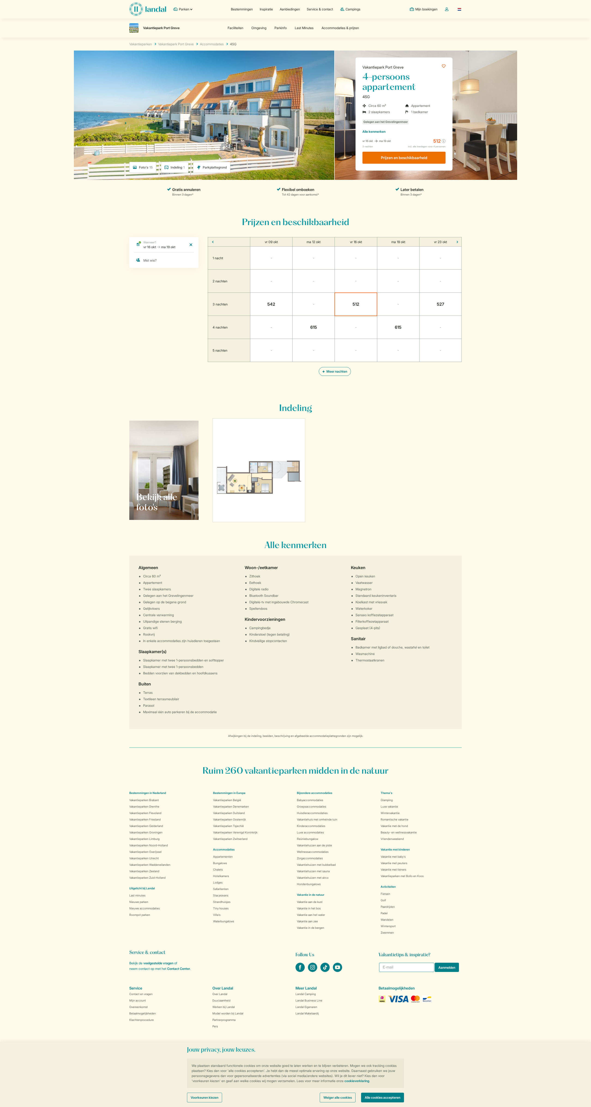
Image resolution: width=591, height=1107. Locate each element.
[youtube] (337, 970)
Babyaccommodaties (310, 800)
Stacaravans (220, 895)
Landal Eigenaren (306, 1007)
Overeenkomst (138, 1007)
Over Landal (219, 994)
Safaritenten (221, 889)
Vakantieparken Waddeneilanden (149, 864)
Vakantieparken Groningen (146, 832)
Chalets (218, 869)
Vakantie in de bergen (310, 927)
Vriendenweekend (392, 839)
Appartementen (223, 856)
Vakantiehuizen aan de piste (314, 845)
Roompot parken (139, 915)
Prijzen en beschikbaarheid (404, 157)
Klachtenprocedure (141, 1020)
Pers (215, 1026)
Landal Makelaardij (307, 1013)
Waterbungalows (223, 921)
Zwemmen (387, 932)
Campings (353, 9)
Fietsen (385, 894)
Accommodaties (224, 849)
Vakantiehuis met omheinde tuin (317, 819)
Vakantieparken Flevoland (145, 813)
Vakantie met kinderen (395, 849)
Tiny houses (221, 908)
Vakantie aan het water (311, 915)
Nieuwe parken (138, 902)
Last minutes (137, 895)
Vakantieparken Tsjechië (228, 826)
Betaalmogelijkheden (142, 1013)
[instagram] (313, 970)
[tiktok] (325, 970)
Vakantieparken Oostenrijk (229, 819)
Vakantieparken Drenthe (144, 806)
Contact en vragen (141, 994)
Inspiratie (266, 9)
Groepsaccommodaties (311, 806)
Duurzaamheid (221, 1000)
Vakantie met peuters (394, 863)
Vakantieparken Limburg (144, 839)
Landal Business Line (309, 1000)
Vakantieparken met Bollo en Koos (402, 876)
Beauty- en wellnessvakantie (399, 832)
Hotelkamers (221, 876)
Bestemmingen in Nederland (147, 793)
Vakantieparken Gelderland (146, 826)
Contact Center (178, 969)
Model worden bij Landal (227, 1013)
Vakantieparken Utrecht (144, 858)
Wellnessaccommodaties (313, 852)
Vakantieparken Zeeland (144, 871)
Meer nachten (336, 371)
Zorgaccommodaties (310, 858)
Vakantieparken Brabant (144, 800)
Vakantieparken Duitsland (229, 813)
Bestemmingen (242, 9)
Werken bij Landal (223, 1007)
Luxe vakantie (389, 806)
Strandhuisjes (221, 902)
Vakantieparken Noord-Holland (148, 845)
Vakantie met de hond (394, 826)
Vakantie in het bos (309, 908)
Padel (384, 913)
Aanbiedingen (290, 9)
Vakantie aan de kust (310, 902)
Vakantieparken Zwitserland (230, 839)
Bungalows (220, 863)
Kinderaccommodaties (311, 826)
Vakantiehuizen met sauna (313, 871)
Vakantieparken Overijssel (145, 852)
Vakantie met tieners (393, 869)
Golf (383, 900)
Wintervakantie (390, 813)
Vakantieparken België (227, 800)
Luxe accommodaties (310, 832)
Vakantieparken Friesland (145, 819)
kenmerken (374, 131)
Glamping (387, 800)
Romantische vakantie (394, 819)
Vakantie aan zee (307, 921)
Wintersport (388, 926)
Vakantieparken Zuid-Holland (147, 877)
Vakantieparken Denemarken (231, 806)
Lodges (218, 882)
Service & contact (320, 9)
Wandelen (387, 919)
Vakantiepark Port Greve (383, 67)
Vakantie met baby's (393, 856)
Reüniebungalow (307, 839)
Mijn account (137, 1000)
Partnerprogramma (223, 1020)
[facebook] (301, 970)
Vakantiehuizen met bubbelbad (316, 864)
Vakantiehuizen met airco (313, 877)
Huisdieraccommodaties (312, 813)
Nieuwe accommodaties (144, 908)
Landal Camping (306, 994)
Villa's (216, 915)
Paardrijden (388, 906)
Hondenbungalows (309, 884)
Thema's (386, 793)
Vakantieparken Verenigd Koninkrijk (235, 832)
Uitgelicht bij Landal (142, 888)
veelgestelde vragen (158, 963)
